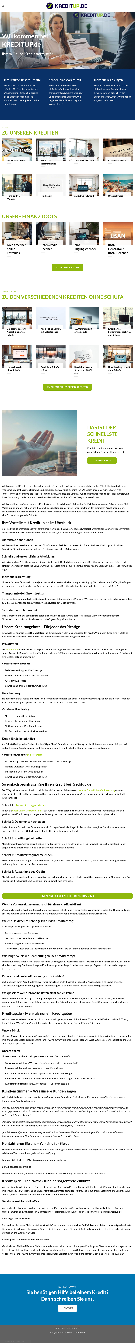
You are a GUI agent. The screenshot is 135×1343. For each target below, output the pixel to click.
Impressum (59, 1328)
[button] (3, 5)
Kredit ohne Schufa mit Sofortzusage (51, 330)
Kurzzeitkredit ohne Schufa (14, 369)
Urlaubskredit (115, 195)
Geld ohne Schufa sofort (50, 369)
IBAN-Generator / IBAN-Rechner (118, 249)
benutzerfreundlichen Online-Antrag (96, 790)
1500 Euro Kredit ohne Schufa (83, 330)
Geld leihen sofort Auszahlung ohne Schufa (16, 331)
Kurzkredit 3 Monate (13, 197)
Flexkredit (46, 195)
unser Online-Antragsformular (28, 810)
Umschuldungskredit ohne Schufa (119, 369)
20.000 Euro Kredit (16, 160)
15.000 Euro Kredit (84, 160)
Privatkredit (12, 649)
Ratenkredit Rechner (49, 247)
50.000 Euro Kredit (84, 195)
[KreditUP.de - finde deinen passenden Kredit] (66, 6)
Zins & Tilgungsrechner (85, 247)
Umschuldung (11, 92)
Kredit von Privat (117, 160)
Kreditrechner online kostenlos (16, 249)
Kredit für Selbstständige (48, 162)
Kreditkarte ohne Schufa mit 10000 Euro (83, 370)
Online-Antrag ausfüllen (31, 805)
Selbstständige (34, 754)
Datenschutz (74, 1328)
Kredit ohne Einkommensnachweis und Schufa (119, 331)
